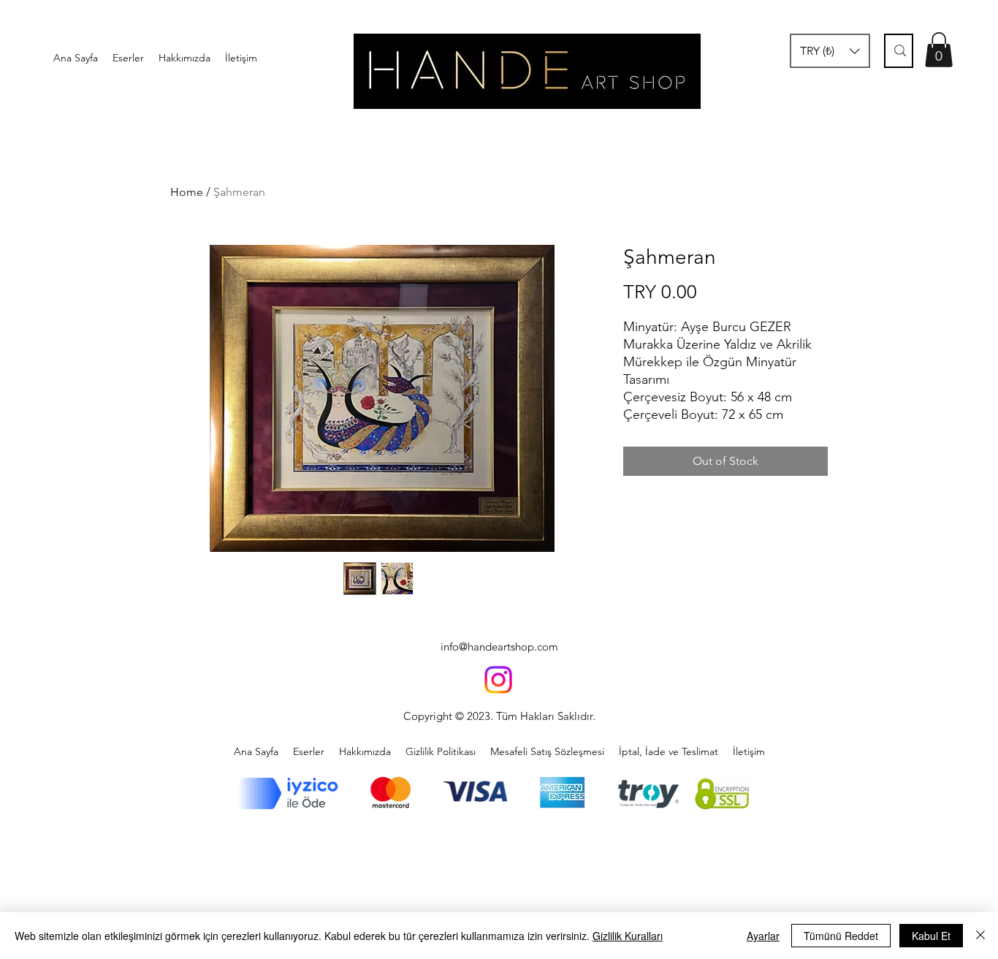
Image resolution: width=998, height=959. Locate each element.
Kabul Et (931, 935)
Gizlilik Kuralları (628, 935)
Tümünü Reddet (841, 935)
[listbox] (830, 51)
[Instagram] (498, 680)
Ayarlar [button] (763, 935)
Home (186, 192)
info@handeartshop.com (499, 646)
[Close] (980, 935)
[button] (830, 51)
